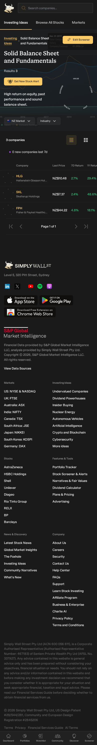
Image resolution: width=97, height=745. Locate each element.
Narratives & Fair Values (69, 481)
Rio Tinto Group (15, 501)
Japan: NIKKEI (14, 432)
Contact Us (60, 563)
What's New (12, 577)
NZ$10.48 (59, 178)
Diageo (9, 494)
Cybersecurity (62, 439)
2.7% (74, 178)
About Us (59, 543)
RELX (8, 508)
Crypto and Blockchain (69, 432)
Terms (8, 728)
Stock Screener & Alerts (69, 474)
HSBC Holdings (15, 474)
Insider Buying (62, 405)
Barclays (10, 522)
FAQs (56, 577)
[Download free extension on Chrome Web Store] (30, 312)
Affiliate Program (64, 597)
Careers (58, 550)
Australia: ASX (14, 405)
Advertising (60, 501)
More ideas (60, 446)
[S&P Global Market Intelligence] (25, 333)
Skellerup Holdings (28, 196)
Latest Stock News (17, 543)
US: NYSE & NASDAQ (20, 391)
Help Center (61, 570)
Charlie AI (59, 611)
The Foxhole (12, 556)
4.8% (75, 210)
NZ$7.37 (58, 194)
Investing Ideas (16, 22)
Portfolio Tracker (64, 467)
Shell (7, 481)
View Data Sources (17, 368)
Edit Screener (81, 39)
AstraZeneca (13, 467)
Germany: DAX (14, 446)
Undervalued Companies (70, 391)
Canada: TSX (13, 419)
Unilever (10, 488)
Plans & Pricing (63, 494)
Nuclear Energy (63, 412)
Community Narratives (20, 570)
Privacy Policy (62, 618)
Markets (78, 22)
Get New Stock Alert (26, 81)
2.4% (74, 194)
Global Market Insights (20, 550)
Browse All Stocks (50, 22)
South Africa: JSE (16, 426)
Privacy (20, 728)
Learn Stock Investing (68, 591)
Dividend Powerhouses (68, 398)
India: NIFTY (12, 412)
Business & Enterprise (68, 604)
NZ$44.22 (59, 210)
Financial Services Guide (45, 728)
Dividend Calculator (66, 488)
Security (58, 556)
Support (58, 584)
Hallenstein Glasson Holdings (32, 180)
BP (6, 515)
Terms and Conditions (68, 625)
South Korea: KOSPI (18, 439)
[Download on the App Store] (21, 300)
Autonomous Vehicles (67, 419)
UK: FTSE (10, 398)
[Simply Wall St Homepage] (9, 8)
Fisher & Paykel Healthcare (32, 212)
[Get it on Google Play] (56, 300)
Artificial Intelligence (67, 426)
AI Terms (71, 728)
